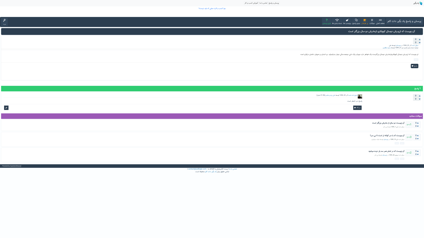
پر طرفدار (364, 23)
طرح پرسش (327, 23)
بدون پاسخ (356, 23)
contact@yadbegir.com (197, 169)
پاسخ (402, 143)
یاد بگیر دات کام (211, 171)
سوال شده (415, 45)
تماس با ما (233, 169)
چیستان (398, 45)
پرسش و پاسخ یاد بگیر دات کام (404, 21)
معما (416, 60)
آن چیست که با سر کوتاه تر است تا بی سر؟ (387, 135)
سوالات (372, 23)
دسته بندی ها (337, 23)
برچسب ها (347, 23)
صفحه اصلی (380, 23)
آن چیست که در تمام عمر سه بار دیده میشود (386, 151)
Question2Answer (15, 166)
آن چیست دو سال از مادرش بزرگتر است (388, 123)
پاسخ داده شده (353, 95)
